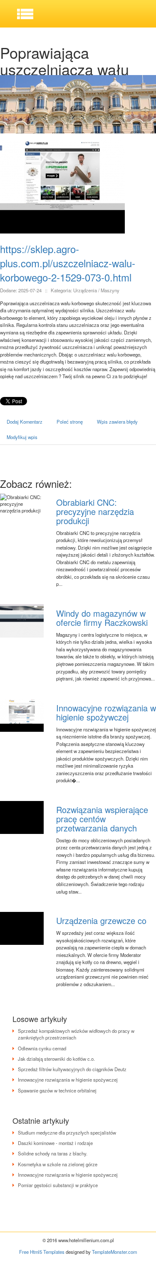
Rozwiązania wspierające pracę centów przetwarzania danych (102, 818)
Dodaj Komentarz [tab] (24, 421)
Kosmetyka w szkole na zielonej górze (57, 1164)
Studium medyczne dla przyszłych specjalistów (67, 1132)
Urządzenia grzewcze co (101, 920)
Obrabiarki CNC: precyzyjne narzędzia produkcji (95, 511)
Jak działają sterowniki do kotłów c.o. (56, 1058)
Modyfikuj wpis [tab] (22, 437)
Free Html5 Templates (41, 1251)
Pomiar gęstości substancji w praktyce (58, 1185)
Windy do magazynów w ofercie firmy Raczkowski (102, 617)
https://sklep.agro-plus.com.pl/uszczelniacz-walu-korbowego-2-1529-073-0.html (67, 263)
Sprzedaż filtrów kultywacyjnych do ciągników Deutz (72, 1069)
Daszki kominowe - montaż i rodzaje (55, 1143)
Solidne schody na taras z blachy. (52, 1153)
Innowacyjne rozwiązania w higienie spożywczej (106, 712)
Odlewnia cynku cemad (42, 1048)
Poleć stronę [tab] (70, 421)
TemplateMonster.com (114, 1251)
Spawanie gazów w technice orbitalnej (57, 1090)
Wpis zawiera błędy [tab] (117, 421)
